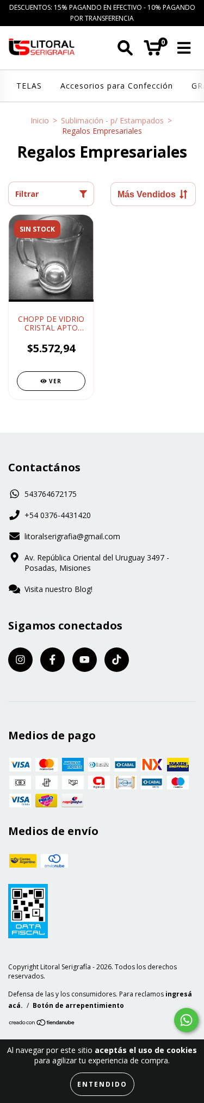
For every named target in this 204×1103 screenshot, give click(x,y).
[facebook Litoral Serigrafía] (52, 659)
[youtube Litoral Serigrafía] (84, 659)
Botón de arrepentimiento (78, 1005)
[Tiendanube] (42, 1024)
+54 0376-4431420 (57, 515)
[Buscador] (125, 48)
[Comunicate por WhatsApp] (186, 1020)
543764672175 (50, 494)
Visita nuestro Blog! (58, 589)
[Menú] (184, 48)
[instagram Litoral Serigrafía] (20, 659)
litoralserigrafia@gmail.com (72, 536)
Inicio (39, 120)
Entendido (102, 1084)
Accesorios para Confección (116, 85)
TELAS (29, 85)
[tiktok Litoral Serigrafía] (116, 659)
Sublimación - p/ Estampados (112, 120)
